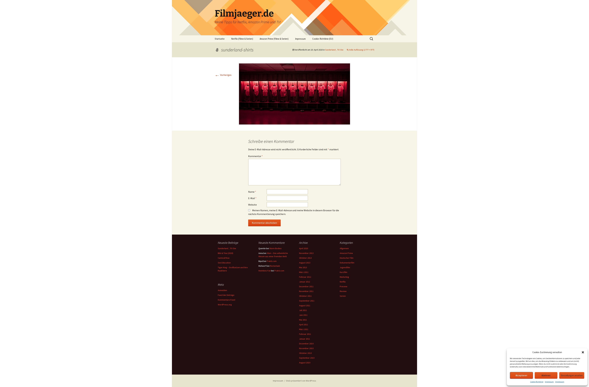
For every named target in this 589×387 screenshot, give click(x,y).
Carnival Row (223, 258)
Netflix (343, 281)
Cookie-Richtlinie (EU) (322, 38)
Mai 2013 (303, 267)
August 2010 (304, 362)
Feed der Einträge (226, 295)
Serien (343, 296)
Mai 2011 (303, 319)
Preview (343, 286)
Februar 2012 (305, 277)
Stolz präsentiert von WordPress (301, 380)
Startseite (220, 38)
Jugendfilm (345, 267)
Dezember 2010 (306, 343)
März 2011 (303, 329)
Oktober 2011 (305, 296)
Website (252, 204)
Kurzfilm (343, 272)
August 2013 (304, 262)
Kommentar (255, 156)
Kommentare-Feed (226, 299)
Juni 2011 (303, 315)
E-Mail (252, 198)
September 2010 (306, 357)
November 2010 (306, 348)
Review (343, 291)
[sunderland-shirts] (294, 93)
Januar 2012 (304, 281)
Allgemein (344, 248)
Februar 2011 (305, 334)
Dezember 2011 (306, 286)
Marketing (344, 277)
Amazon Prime (346, 253)
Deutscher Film (346, 258)
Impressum (549, 382)
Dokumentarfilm (347, 262)
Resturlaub (275, 265)
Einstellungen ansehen (572, 375)
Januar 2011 (304, 338)
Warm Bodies (275, 248)
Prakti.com (272, 261)
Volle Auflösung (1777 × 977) (361, 49)
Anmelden (222, 290)
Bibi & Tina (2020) (225, 253)
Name (252, 191)
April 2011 (303, 324)
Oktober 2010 (305, 353)
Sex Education (224, 262)
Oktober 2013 (305, 258)
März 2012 (303, 272)
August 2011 (304, 305)
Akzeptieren (521, 375)
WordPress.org (225, 304)
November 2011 (306, 291)
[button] (582, 352)
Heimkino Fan (264, 270)
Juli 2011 (303, 310)
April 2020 (303, 248)
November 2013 (306, 253)
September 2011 (306, 300)
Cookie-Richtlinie (536, 382)
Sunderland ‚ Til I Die (334, 49)
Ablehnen (546, 375)
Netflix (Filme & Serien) (242, 38)
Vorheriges (223, 74)
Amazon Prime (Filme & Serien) (274, 38)
